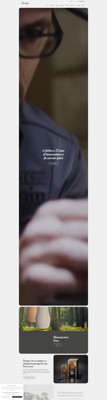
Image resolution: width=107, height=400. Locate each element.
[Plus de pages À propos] (74, 5)
